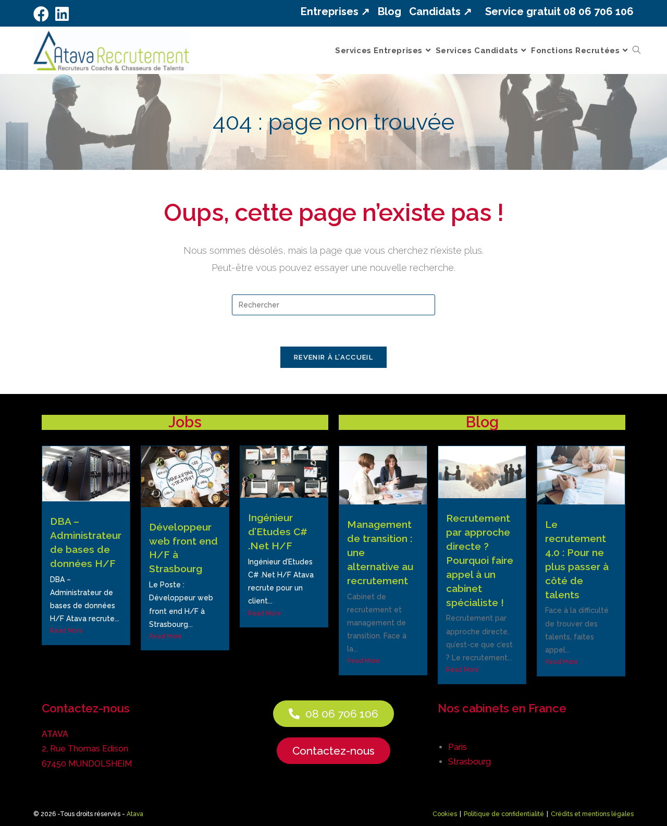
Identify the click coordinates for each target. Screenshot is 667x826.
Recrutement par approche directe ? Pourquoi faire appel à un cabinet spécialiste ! (479, 560)
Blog (389, 11)
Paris (457, 747)
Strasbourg (469, 762)
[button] (333, 713)
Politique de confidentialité (504, 814)
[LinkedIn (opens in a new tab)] (62, 14)
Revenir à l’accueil (333, 357)
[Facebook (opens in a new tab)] (42, 14)
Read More (66, 630)
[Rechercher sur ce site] (333, 304)
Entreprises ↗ (335, 11)
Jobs (185, 422)
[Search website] (636, 50)
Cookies (445, 814)
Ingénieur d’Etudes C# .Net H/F (277, 531)
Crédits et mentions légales (592, 814)
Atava (135, 814)
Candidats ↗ (440, 11)
